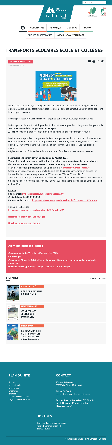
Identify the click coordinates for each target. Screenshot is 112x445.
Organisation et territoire (19, 399)
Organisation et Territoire (70, 35)
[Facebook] (97, 61)
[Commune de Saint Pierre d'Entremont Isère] (56, 12)
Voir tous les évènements (97, 278)
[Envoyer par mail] (89, 61)
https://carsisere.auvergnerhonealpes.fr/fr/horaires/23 (36, 210)
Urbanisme (72, 28)
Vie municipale (15, 385)
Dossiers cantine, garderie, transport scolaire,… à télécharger (39, 266)
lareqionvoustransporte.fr (76, 167)
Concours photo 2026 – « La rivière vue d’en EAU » (33, 253)
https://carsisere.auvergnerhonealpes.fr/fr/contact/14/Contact (64, 200)
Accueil (12, 382)
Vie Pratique (55, 28)
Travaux (86, 28)
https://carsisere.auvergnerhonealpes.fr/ (43, 194)
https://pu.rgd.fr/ (64, 406)
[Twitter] (101, 61)
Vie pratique (14, 388)
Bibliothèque (14, 256)
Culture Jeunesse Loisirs (40, 35)
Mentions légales (74, 439)
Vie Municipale (37, 28)
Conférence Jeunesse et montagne (28, 314)
